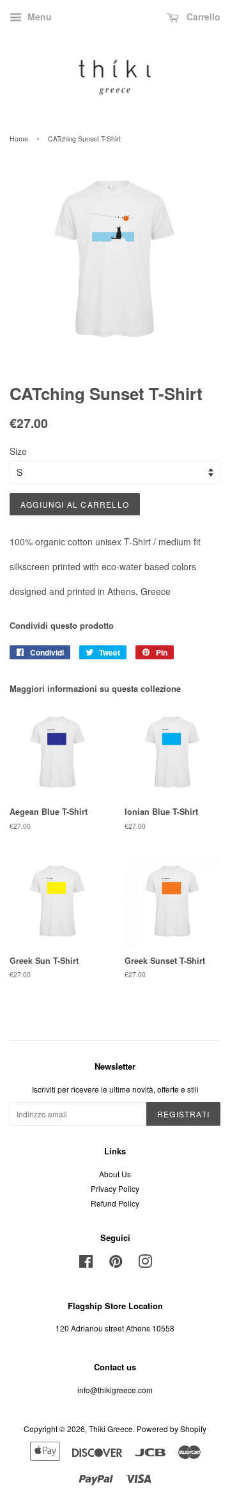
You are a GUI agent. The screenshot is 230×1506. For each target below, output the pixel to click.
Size (18, 451)
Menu (38, 16)
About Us (115, 1173)
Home (19, 138)
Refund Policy (115, 1203)
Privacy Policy (115, 1188)
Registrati (183, 1113)
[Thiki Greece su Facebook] (86, 1263)
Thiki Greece (111, 1428)
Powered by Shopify (171, 1428)
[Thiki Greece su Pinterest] (116, 1263)
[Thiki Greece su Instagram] (145, 1263)
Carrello (202, 16)
